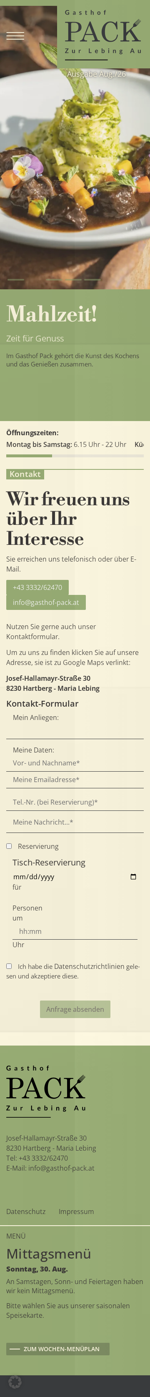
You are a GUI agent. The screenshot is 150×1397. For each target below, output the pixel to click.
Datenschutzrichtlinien (89, 966)
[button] (15, 280)
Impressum (76, 1211)
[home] (103, 34)
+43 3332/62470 (37, 587)
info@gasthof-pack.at (46, 602)
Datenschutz (25, 1211)
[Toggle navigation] (15, 34)
